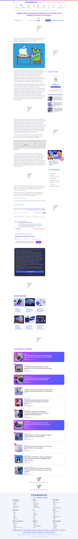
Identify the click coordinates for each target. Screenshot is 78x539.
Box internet (52, 184)
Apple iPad (35, 522)
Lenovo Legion (36, 503)
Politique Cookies (41, 534)
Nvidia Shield (35, 506)
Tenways (54, 527)
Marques (44, 216)
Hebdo (27, 239)
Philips (34, 514)
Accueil (15, 10)
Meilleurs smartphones (54, 176)
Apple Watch (15, 523)
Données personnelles (52, 534)
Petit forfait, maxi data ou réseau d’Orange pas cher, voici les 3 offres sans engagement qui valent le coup (38, 458)
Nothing (54, 515)
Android (29, 216)
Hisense (34, 511)
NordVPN (56, 76)
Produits (19, 10)
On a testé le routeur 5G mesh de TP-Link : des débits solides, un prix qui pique (38, 447)
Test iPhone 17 (46, 530)
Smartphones (15, 500)
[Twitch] (42, 498)
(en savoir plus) (37, 261)
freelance (34, 223)
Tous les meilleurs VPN (55, 90)
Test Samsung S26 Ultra (49, 532)
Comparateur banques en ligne (30, 532)
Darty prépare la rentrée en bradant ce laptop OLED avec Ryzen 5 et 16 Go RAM (37, 435)
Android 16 (63, 530)
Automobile (15, 510)
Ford (14, 514)
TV (33, 510)
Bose (54, 512)
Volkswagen (15, 519)
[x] (15, 228)
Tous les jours (19, 239)
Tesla (14, 518)
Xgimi (34, 518)
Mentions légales (21, 534)
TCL (34, 517)
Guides (49, 2)
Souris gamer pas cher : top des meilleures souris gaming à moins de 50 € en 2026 (37, 378)
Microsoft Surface (56, 507)
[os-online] (20, 228)
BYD (14, 512)
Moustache (55, 525)
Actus (41, 2)
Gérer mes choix (29, 274)
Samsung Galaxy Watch (17, 527)
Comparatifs (27, 398)
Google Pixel (15, 502)
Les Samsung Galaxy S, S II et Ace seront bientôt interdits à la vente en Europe (29, 327)
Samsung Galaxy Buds (57, 516)
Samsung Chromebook (57, 508)
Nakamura (55, 526)
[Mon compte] (22, 2)
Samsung (35, 515)
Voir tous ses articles (38, 228)
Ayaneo (34, 502)
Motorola (37, 216)
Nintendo (35, 505)
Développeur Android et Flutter (25, 223)
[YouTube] (40, 498)
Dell (54, 503)
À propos (29, 534)
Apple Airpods (55, 511)
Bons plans (54, 2)
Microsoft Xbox (36, 504)
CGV (60, 534)
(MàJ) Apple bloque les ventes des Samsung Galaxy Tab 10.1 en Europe (19, 327)
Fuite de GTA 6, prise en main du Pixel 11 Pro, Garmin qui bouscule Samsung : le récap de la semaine (58, 98)
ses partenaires (23, 265)
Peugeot (15, 516)
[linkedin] (17, 228)
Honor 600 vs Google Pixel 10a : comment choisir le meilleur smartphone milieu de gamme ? (36, 401)
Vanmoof (55, 528)
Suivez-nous (48, 20)
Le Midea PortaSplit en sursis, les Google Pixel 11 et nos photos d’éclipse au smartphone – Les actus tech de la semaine (58, 110)
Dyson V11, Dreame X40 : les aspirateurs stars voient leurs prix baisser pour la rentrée (58, 104)
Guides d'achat (27, 376)
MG (14, 515)
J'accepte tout (30, 271)
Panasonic (35, 513)
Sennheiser (55, 517)
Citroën (14, 513)
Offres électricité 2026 (54, 186)
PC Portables (55, 500)
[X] (31, 498)
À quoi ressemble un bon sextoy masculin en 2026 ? (18, 310)
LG (33, 512)
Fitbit (14, 524)
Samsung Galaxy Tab (37, 526)
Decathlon (55, 523)
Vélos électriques (56, 521)
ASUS (34, 501)
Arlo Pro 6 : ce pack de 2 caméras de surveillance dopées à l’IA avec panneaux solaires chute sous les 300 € (36, 413)
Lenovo (54, 504)
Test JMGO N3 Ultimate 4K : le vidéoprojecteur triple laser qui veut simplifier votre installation (38, 356)
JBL (54, 514)
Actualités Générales (19, 216)
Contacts (34, 534)
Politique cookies (21, 269)
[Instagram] (33, 498)
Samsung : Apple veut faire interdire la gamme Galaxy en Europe (41, 327)
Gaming (34, 500)
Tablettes (34, 521)
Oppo (14, 505)
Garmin (14, 525)
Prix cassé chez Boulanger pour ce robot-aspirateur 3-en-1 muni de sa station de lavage (37, 367)
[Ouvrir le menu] (14, 2)
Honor (54, 505)
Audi (14, 511)
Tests (45, 2)
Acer (54, 501)
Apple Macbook (56, 502)
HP (53, 506)
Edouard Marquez (22, 221)
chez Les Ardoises (25, 71)
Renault (14, 517)
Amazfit (14, 522)
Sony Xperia (15, 507)
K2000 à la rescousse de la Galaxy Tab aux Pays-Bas (29, 310)
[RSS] (38, 498)
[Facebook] (36, 498)
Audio (53, 510)
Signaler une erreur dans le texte (21, 212)
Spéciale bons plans (37, 239)
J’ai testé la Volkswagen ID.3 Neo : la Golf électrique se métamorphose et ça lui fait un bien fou (37, 424)
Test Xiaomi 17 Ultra (54, 530)
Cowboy (54, 522)
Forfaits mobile (53, 178)
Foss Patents (21, 204)
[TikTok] (44, 498)
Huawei (14, 503)
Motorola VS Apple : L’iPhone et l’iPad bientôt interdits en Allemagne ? (40, 310)
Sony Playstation (36, 507)
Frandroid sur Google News (34, 209)
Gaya (54, 524)
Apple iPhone (15, 501)
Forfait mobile (62, 2)
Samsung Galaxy (16, 506)
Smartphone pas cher (54, 180)
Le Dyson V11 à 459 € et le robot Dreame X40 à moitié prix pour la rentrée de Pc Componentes (38, 390)
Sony (34, 516)
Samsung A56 (53, 173)
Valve (34, 508)
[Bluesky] (46, 498)
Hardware (24, 10)
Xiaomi (14, 508)
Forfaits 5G (52, 175)
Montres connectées (17, 521)
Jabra (54, 513)
